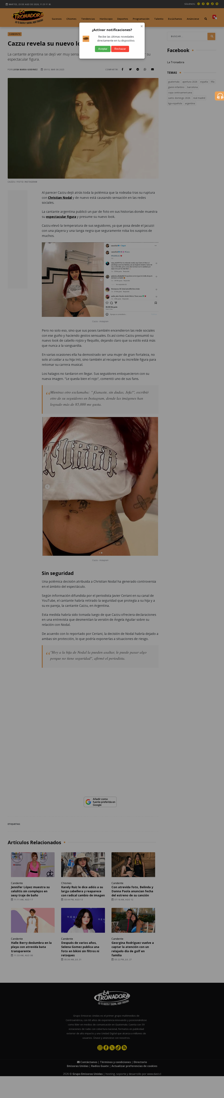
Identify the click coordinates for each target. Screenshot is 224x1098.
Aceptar (102, 48)
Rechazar (120, 48)
